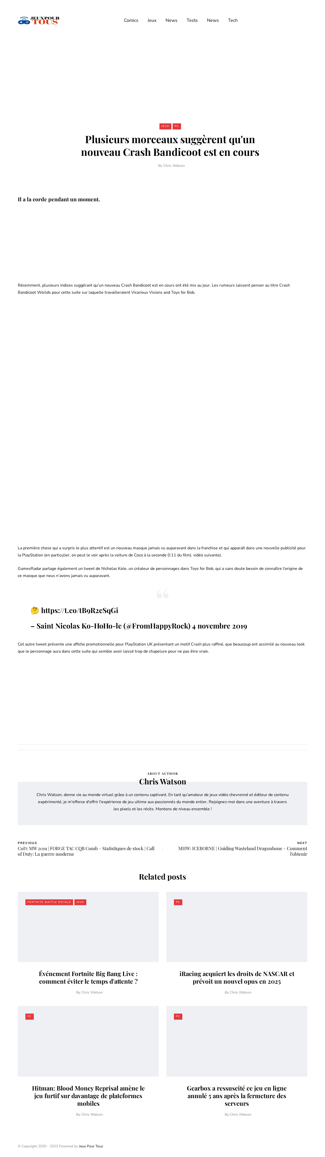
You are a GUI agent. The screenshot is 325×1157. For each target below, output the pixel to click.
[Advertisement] (162, 78)
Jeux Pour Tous (91, 1146)
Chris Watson (174, 165)
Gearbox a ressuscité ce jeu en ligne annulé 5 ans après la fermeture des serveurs (237, 1095)
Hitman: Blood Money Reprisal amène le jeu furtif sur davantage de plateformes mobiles (88, 1095)
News (171, 20)
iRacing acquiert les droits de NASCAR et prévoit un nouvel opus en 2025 (237, 977)
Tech (233, 20)
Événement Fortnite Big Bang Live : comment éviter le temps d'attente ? (88, 977)
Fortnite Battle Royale (49, 902)
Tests (192, 20)
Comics (131, 20)
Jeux (152, 20)
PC (177, 126)
